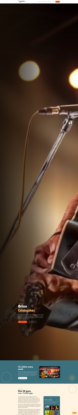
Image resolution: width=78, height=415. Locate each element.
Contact (53, 1)
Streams (39, 1)
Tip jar (75, 412)
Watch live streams (32, 321)
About (42, 1)
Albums (45, 1)
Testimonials (49, 1)
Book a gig (57, 1)
